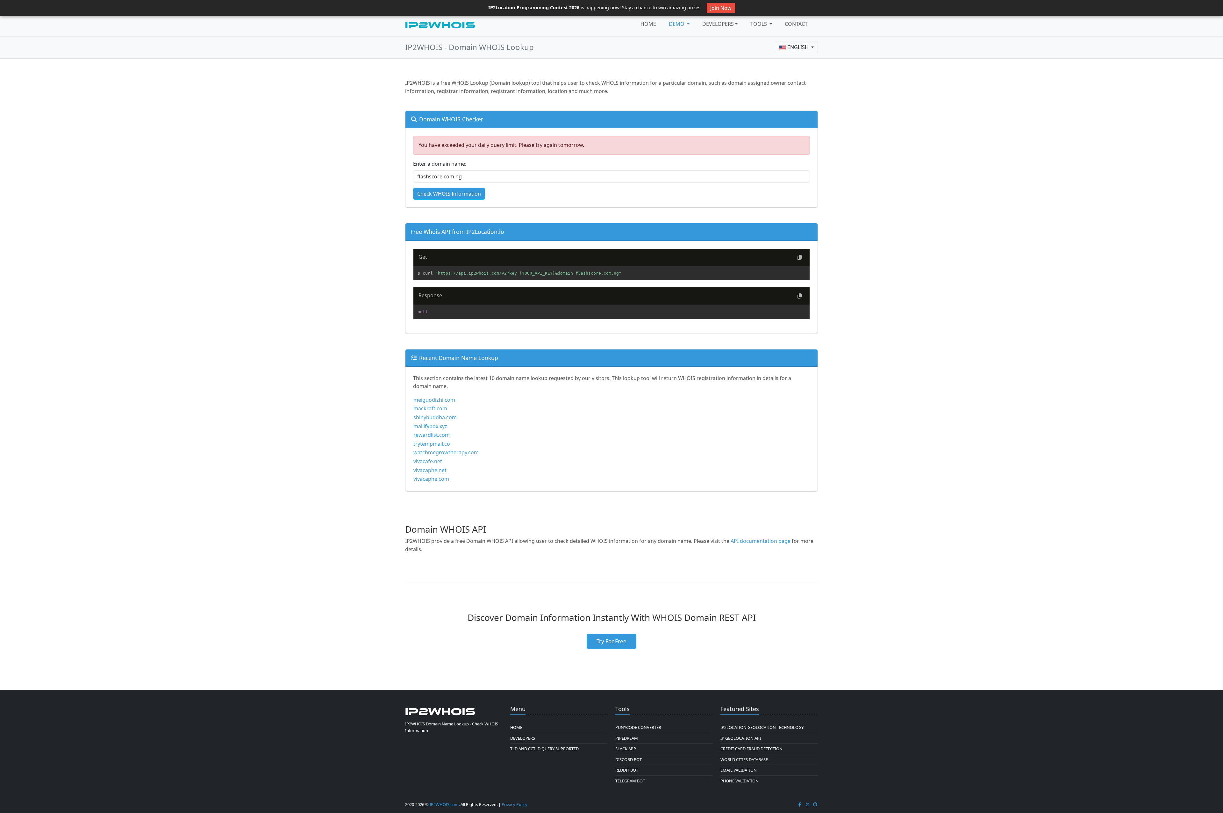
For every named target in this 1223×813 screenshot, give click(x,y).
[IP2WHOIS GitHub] (815, 804)
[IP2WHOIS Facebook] (799, 804)
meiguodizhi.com (434, 399)
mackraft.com (430, 408)
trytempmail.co (431, 443)
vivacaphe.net (430, 470)
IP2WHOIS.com (444, 804)
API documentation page (760, 540)
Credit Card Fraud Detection (751, 749)
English (798, 47)
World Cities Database (744, 759)
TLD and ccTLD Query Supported (544, 749)
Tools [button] (759, 23)
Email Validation (738, 770)
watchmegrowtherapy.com (446, 452)
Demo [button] (677, 23)
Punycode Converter (638, 727)
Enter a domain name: (439, 163)
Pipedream (626, 738)
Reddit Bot (626, 770)
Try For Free (611, 641)
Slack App (625, 749)
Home (648, 23)
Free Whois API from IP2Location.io (457, 231)
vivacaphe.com (431, 478)
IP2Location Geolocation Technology (762, 727)
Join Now (721, 7)
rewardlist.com (431, 434)
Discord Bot (628, 759)
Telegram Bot (630, 781)
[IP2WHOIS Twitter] (807, 804)
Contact (796, 23)
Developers (718, 23)
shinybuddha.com (435, 417)
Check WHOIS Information (449, 193)
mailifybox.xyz (430, 426)
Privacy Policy (514, 804)
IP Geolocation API (740, 738)
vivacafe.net (427, 461)
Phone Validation (739, 781)
